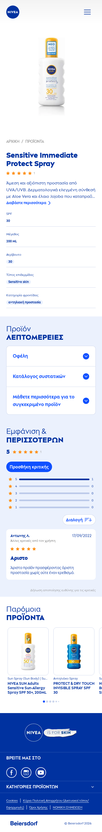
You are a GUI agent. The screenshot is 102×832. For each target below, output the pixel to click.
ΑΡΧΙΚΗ (12, 141)
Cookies (12, 800)
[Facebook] (11, 772)
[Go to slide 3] (50, 701)
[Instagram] (26, 772)
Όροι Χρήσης (38, 807)
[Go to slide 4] (53, 701)
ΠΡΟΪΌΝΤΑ (34, 141)
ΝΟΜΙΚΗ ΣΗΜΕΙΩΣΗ (67, 807)
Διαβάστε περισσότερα (26, 203)
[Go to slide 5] (56, 701)
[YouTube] (41, 772)
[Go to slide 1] (44, 701)
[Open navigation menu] (87, 12)
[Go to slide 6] (58, 701)
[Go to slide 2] (47, 701)
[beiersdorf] (24, 823)
